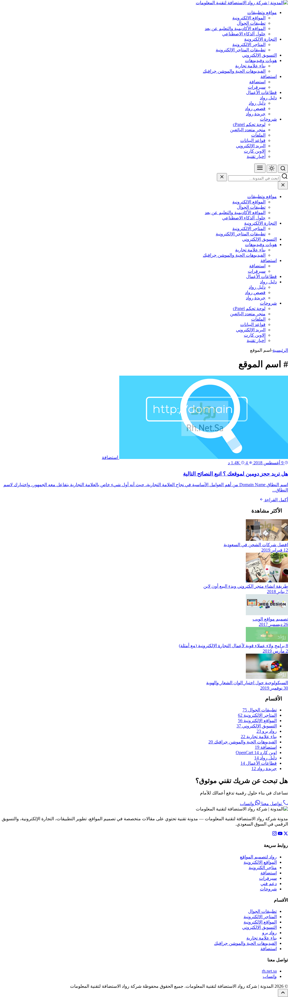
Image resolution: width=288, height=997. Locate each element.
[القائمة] (260, 168)
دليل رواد (268, 97)
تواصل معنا (271, 803)
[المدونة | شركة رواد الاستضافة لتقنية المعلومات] (242, 2)
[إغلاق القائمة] (283, 185)
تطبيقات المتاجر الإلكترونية (241, 49)
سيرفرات (257, 87)
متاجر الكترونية (263, 867)
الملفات (258, 135)
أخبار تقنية (256, 156)
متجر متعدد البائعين (248, 129)
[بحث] (283, 169)
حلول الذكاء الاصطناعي (244, 33)
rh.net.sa (269, 971)
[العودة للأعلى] (283, 993)
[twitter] (286, 834)
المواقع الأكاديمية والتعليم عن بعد (235, 28)
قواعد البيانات (253, 140)
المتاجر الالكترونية (249, 44)
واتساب (247, 803)
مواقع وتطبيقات (262, 12)
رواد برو (266, 731)
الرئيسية (280, 350)
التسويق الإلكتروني (259, 55)
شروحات (268, 119)
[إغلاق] (222, 177)
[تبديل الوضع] (272, 169)
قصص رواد (255, 108)
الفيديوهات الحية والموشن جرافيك (234, 71)
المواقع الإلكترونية (249, 17)
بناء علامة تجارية (250, 65)
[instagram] (274, 834)
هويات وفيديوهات (261, 60)
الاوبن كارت (255, 151)
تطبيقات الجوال (251, 23)
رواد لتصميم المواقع (258, 856)
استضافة (268, 76)
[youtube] (280, 834)
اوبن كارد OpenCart (256, 752)
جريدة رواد (256, 113)
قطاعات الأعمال (261, 92)
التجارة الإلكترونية (260, 39)
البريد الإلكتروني (251, 145)
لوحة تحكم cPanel (249, 124)
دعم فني (268, 883)
